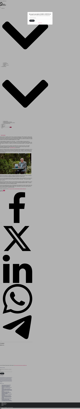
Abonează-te (32, 20)
